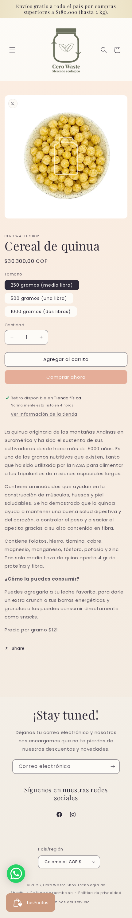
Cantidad (14, 325)
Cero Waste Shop (59, 885)
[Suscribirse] (112, 766)
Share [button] (18, 648)
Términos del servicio (69, 902)
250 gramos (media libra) (42, 285)
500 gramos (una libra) (39, 298)
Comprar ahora (66, 377)
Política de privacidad (99, 892)
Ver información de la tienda (44, 414)
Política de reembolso (51, 892)
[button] (12, 50)
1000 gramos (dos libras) (41, 311)
